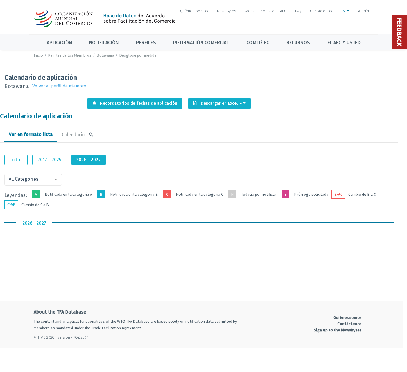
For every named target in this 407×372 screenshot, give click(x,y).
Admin (363, 11)
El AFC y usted (344, 42)
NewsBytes (226, 11)
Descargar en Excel (219, 103)
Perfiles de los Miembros (69, 55)
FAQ (298, 11)
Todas (16, 160)
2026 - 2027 (88, 160)
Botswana (105, 55)
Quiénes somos (194, 11)
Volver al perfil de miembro (59, 86)
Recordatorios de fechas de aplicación (138, 103)
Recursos (298, 42)
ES (343, 11)
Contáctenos (321, 11)
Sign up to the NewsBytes (337, 330)
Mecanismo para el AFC (265, 11)
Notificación (104, 42)
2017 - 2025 (49, 160)
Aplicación (59, 42)
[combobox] (33, 180)
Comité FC (257, 42)
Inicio (38, 55)
